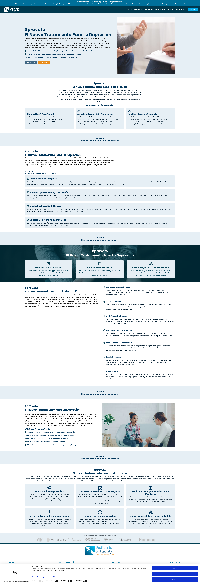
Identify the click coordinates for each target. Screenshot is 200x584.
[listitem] (100, 181)
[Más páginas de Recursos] (173, 9)
